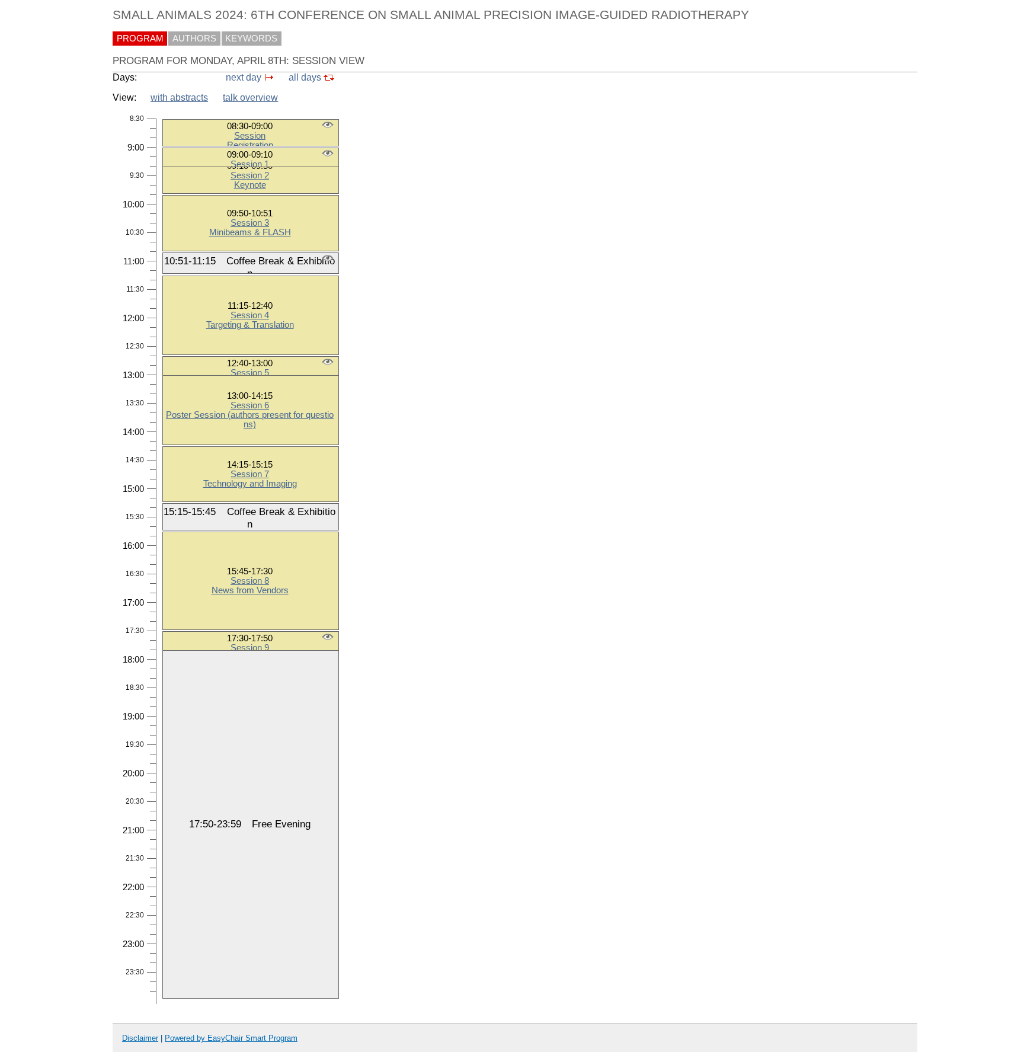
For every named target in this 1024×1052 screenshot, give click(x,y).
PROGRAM (140, 38)
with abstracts (179, 97)
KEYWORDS (251, 38)
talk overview (250, 97)
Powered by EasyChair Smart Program (231, 1038)
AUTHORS (194, 38)
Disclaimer (140, 1038)
